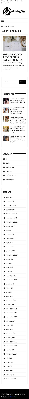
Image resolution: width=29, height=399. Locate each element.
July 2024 (9, 243)
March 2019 (10, 375)
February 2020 (11, 333)
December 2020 (11, 309)
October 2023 (11, 251)
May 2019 (9, 366)
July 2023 (9, 263)
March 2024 (10, 247)
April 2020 (9, 329)
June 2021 (9, 288)
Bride (8, 163)
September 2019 (11, 354)
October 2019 (10, 350)
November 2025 (11, 218)
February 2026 (11, 206)
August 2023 (10, 259)
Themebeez (13, 397)
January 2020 (10, 337)
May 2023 (9, 272)
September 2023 (12, 255)
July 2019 (9, 358)
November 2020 (11, 313)
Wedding (9, 171)
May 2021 (9, 292)
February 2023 (11, 276)
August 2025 (10, 226)
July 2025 (9, 230)
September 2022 (12, 280)
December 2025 (11, 214)
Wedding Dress (11, 175)
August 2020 (10, 321)
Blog (4, 68)
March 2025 (10, 234)
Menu (14, 21)
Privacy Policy (5, 3)
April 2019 (9, 370)
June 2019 (9, 362)
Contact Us (18, 1)
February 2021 (11, 300)
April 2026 (9, 197)
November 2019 (11, 346)
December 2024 (11, 239)
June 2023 (9, 267)
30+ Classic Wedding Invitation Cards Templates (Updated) (12, 57)
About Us (10, 1)
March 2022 (10, 284)
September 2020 (12, 317)
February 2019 (11, 379)
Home (3, 1)
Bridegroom (10, 167)
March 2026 (10, 201)
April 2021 (9, 296)
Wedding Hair (10, 180)
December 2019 (11, 342)
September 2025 (12, 222)
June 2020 (9, 325)
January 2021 (10, 305)
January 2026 (10, 210)
